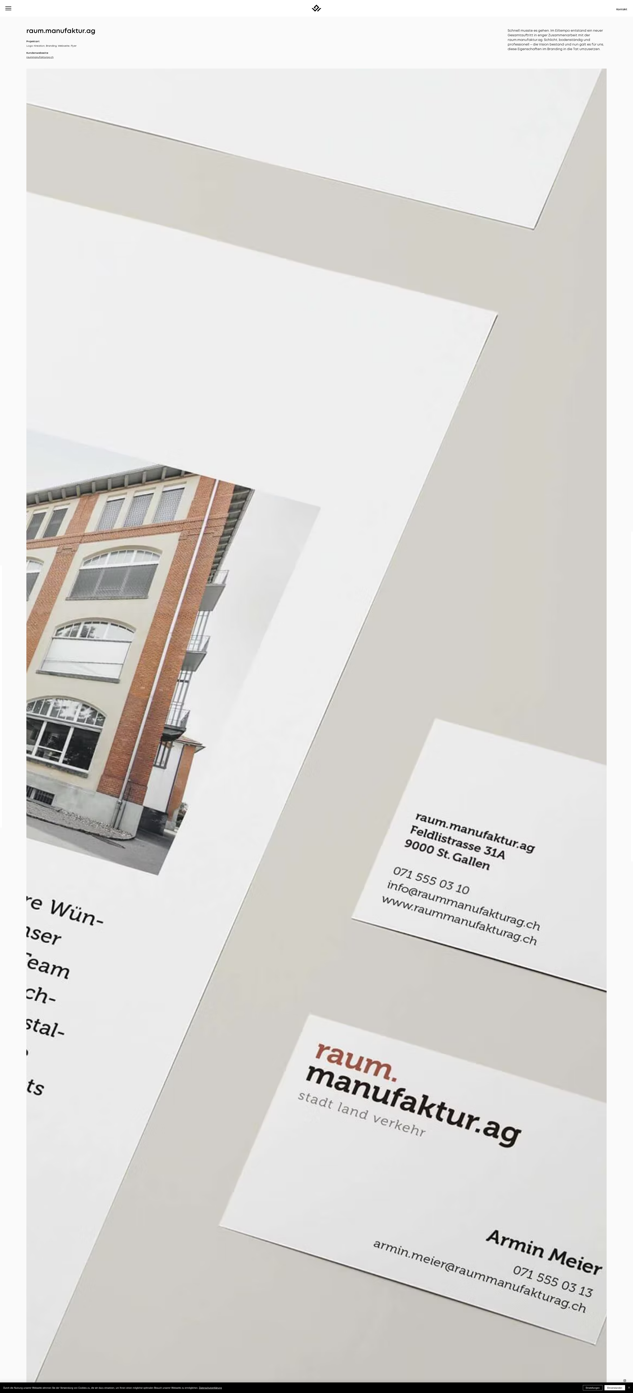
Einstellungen (593, 1387)
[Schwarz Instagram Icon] (624, 1380)
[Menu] (8, 8)
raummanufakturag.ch (40, 57)
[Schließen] (629, 1387)
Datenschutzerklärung (210, 1387)
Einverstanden (614, 1387)
